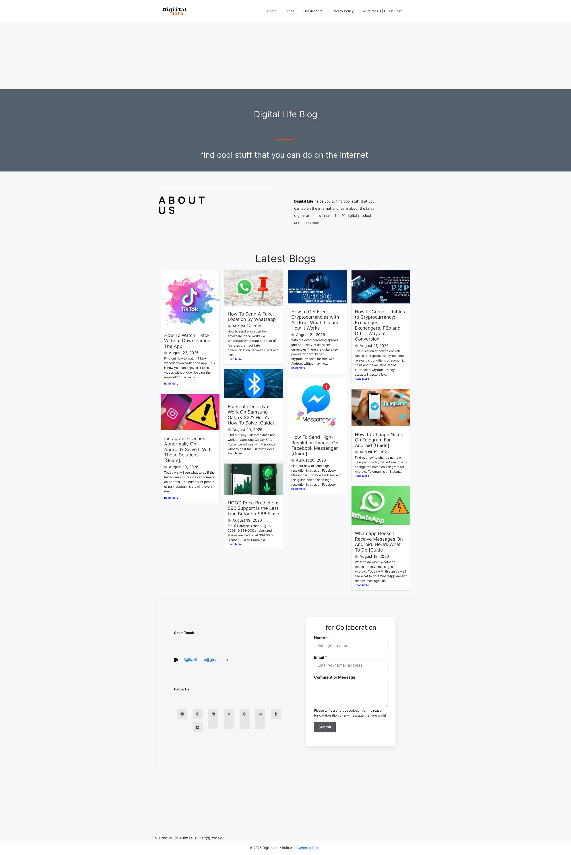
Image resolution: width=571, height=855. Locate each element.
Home (272, 11)
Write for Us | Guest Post (381, 11)
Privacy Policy (342, 11)
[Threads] (245, 714)
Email (320, 657)
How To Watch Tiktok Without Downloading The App (187, 340)
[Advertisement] (285, 56)
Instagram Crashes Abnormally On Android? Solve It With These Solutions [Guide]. (188, 449)
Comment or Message (334, 677)
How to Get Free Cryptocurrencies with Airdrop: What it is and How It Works (315, 320)
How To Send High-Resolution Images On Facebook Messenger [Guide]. (314, 445)
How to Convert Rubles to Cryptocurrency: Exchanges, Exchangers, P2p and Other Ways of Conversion (380, 325)
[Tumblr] (276, 714)
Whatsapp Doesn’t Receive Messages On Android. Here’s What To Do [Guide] (379, 541)
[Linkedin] (213, 714)
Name (321, 638)
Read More (171, 383)
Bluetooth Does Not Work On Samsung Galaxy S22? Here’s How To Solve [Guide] (251, 415)
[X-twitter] (229, 714)
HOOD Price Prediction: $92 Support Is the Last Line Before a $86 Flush (253, 508)
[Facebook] (182, 714)
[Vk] (260, 714)
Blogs (290, 11)
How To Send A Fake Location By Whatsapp (252, 316)
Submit (325, 727)
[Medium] (198, 727)
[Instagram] (198, 714)
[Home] (213, 724)
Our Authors (313, 11)
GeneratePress (309, 848)
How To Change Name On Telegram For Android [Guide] (379, 440)
